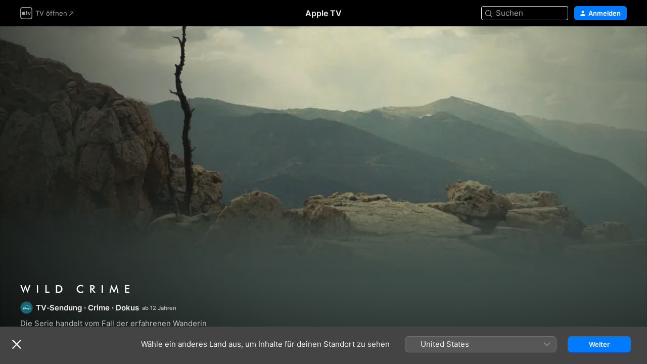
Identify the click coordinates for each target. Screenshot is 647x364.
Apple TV (323, 13)
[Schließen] (16, 344)
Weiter (599, 344)
